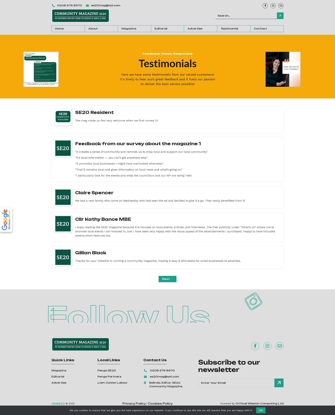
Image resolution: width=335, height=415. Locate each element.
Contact (260, 28)
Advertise (195, 28)
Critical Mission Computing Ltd (260, 403)
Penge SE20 (107, 370)
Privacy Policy (134, 403)
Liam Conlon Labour (113, 382)
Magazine (128, 28)
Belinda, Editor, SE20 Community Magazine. (166, 384)
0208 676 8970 (69, 5)
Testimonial (229, 28)
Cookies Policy (160, 403)
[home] (80, 16)
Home (59, 28)
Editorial (161, 28)
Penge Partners (109, 376)
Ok (261, 410)
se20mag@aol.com (105, 5)
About (93, 28)
